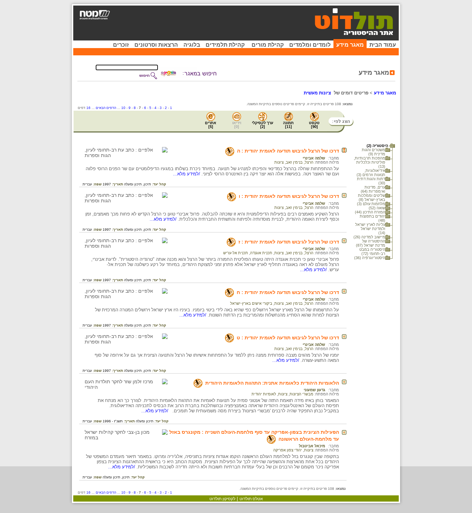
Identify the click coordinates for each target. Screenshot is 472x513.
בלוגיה (191, 45)
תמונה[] (288, 125)
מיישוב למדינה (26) (369, 237)
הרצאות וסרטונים (156, 45)
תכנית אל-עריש (235, 253)
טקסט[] (314, 125)
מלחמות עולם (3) (371, 204)
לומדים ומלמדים (310, 45)
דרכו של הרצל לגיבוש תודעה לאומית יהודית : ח (288, 292)
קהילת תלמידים (225, 45)
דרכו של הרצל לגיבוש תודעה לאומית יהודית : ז (288, 242)
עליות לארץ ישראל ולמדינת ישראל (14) (370, 228)
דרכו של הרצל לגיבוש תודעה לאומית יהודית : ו (289, 196)
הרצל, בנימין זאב (299, 162)
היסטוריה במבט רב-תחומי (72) (372, 251)
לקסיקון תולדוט (222, 498)
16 (88, 108)
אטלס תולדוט (251, 498)
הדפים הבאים (106, 108)
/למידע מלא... (187, 173)
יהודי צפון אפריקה (287, 450)
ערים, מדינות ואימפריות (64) (373, 189)
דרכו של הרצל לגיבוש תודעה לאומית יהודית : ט (288, 337)
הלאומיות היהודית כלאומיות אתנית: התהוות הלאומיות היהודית (272, 383)
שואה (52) (377, 208)
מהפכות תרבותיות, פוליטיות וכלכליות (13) (369, 162)
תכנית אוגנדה (261, 253)
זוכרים (121, 45)
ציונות (279, 162)
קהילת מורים (268, 45)
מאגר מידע (350, 45)
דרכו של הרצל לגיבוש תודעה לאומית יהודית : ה (288, 151)
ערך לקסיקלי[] (262, 125)
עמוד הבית (382, 45)
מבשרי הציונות (301, 394)
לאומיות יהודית (264, 394)
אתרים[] (210, 125)
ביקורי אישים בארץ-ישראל (251, 303)
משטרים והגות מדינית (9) (373, 152)
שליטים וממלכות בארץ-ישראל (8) (371, 197)
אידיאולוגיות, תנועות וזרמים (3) (371, 172)
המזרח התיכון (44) (370, 212)
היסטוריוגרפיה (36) (369, 258)
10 (123, 108)
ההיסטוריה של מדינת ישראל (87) (370, 243)
